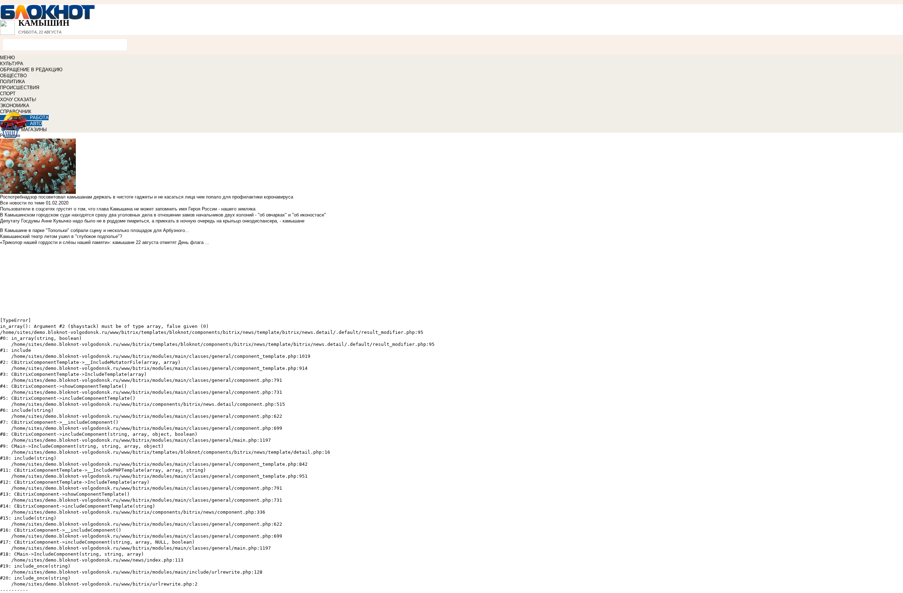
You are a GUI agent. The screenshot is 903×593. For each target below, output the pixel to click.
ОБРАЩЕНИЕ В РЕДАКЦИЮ (31, 69)
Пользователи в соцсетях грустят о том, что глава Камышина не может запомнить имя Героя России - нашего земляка (127, 209)
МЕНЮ (7, 57)
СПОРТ (8, 93)
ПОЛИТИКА (12, 81)
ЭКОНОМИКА (14, 105)
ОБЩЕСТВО (13, 75)
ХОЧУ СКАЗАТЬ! (18, 99)
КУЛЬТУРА (11, 63)
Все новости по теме (22, 203)
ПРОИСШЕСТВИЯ (19, 87)
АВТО (36, 123)
